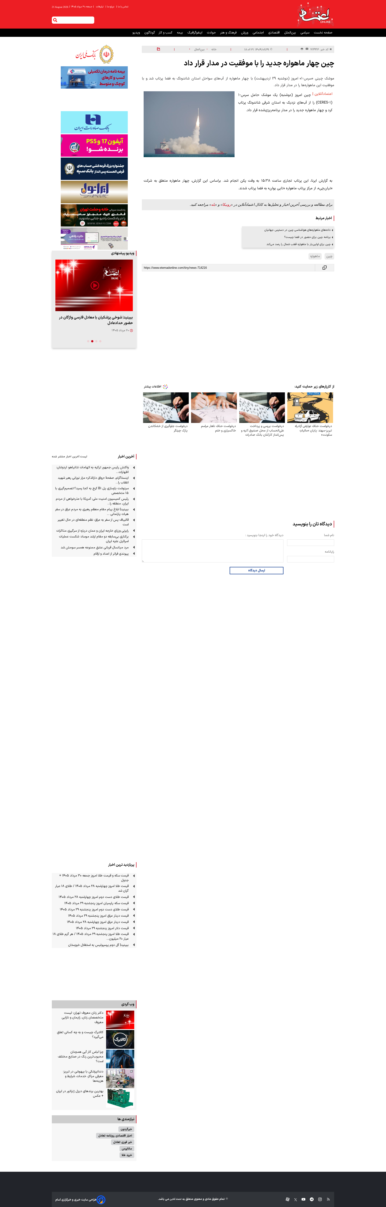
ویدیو (136, 32)
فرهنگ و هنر (228, 32)
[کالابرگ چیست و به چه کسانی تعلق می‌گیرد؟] (120, 1039)
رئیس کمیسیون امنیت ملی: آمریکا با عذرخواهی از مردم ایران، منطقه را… (92, 501)
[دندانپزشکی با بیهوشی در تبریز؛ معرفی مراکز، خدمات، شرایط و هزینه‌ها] (120, 1078)
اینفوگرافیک (195, 32)
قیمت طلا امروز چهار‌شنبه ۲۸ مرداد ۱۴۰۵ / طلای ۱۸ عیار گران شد (92, 888)
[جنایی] (94, 215)
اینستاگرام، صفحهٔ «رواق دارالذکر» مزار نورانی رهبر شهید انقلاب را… (93, 480)
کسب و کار (166, 32)
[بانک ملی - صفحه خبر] (94, 54)
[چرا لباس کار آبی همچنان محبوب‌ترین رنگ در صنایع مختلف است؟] (120, 1059)
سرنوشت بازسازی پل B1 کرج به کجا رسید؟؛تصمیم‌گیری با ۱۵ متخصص (92, 490)
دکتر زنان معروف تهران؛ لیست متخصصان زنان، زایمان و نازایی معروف (82, 1018)
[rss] (326, 1199)
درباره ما (110, 7)
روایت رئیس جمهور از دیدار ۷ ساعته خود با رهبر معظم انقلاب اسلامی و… (96, 320)
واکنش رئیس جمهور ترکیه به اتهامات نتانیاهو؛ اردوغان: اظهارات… (92, 469)
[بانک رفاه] (94, 238)
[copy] (324, 267)
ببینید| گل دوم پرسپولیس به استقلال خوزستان (98, 945)
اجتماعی (259, 32)
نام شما (329, 535)
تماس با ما (122, 7)
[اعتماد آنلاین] (315, 14)
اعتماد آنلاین (175, 1199)
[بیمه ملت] (94, 77)
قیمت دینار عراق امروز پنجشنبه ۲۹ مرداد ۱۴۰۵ (98, 916)
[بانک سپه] (94, 169)
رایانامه (329, 551)
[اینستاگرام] (318, 1199)
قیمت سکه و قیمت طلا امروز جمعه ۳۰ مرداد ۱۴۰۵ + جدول (94, 878)
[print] (301, 49)
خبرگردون (126, 1129)
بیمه (180, 32)
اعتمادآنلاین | (322, 94)
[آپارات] (286, 1199)
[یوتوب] (301, 1199)
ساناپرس (127, 1149)
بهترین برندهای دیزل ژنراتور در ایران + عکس (79, 1093)
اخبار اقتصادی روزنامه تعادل (115, 1136)
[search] (55, 20)
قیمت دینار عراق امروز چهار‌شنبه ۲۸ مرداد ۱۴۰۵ (98, 922)
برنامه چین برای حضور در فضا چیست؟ (307, 237)
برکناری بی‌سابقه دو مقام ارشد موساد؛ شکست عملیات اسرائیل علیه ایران (94, 539)
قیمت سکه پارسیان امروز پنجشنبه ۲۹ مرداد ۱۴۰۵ (96, 903)
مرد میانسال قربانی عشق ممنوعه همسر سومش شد (95, 547)
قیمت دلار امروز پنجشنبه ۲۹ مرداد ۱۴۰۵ (102, 928)
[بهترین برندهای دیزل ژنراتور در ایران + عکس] (120, 1098)
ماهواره (315, 256)
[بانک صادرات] (94, 122)
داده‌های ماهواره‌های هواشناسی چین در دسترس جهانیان (297, 230)
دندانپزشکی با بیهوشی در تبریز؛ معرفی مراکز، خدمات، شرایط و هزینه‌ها (83, 1076)
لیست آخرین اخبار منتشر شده (69, 456)
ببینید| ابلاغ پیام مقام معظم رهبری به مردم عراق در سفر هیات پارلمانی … (92, 511)
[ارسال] (306, 49)
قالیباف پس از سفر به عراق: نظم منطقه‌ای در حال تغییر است (93, 522)
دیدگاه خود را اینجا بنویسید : (264, 535)
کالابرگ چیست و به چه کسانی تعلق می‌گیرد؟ (80, 1034)
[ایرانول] (94, 192)
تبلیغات (100, 7)
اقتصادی (274, 32)
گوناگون (149, 32)
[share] (158, 49)
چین (329, 256)
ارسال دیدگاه (256, 570)
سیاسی (305, 32)
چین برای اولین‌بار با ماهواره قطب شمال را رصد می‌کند (298, 244)
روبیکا (226, 204)
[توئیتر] (293, 1199)
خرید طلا (127, 1155)
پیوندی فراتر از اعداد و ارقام (111, 553)
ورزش (245, 32)
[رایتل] (94, 145)
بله (213, 204)
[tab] (100, 341)
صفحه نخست (323, 32)
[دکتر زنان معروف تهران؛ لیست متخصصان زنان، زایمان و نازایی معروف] (120, 1020)
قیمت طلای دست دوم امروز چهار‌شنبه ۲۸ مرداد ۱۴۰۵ (94, 897)
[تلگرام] (309, 1199)
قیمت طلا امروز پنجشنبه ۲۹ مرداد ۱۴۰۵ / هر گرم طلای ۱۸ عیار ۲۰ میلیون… (91, 936)
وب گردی (127, 1004)
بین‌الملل (290, 32)
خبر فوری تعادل (122, 1142)
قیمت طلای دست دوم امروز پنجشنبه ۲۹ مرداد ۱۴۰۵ (94, 909)
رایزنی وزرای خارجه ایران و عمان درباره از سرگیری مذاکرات (92, 531)
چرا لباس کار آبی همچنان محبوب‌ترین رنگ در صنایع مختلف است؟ (80, 1057)
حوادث (212, 32)
